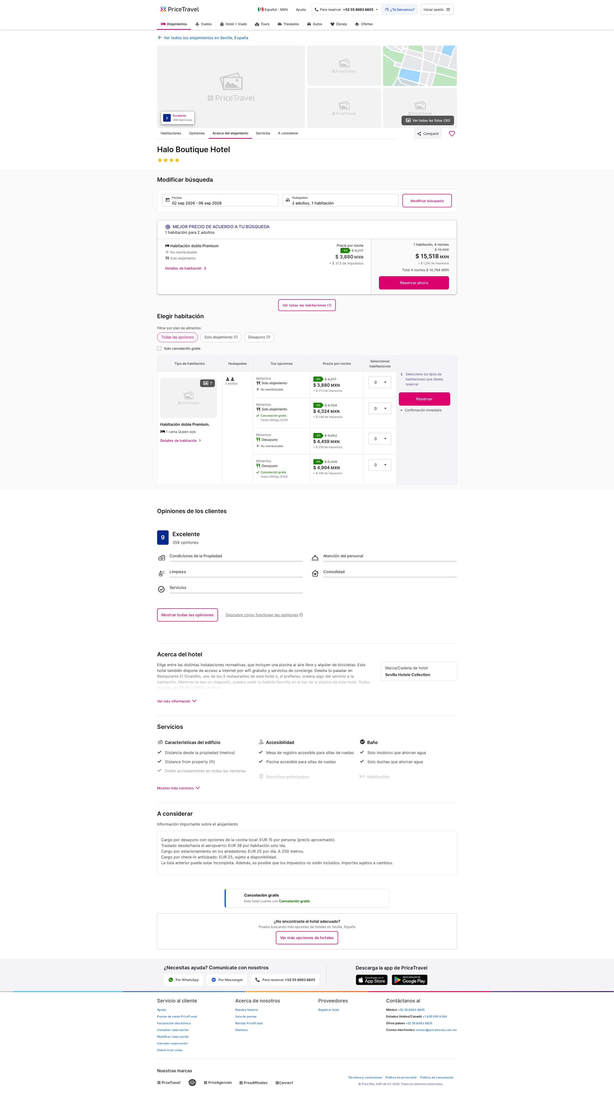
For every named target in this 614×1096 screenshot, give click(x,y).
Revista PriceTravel (249, 1023)
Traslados (291, 24)
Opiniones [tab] (197, 133)
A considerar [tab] (288, 133)
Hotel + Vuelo (236, 24)
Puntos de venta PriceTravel (177, 1016)
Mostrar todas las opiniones (187, 614)
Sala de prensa (245, 1016)
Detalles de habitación (183, 268)
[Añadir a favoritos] (452, 133)
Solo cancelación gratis (182, 348)
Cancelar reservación (172, 1043)
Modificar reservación (173, 1036)
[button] (220, 200)
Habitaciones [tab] (171, 133)
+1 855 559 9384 (435, 1016)
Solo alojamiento (221, 337)
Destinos (241, 1030)
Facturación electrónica (174, 1023)
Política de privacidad (401, 1077)
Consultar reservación (173, 1030)
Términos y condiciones (365, 1077)
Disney (341, 24)
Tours (265, 24)
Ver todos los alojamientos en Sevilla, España (206, 37)
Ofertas (367, 24)
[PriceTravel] (183, 9)
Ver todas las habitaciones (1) (307, 305)
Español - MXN (276, 9)
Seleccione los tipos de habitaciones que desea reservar (424, 379)
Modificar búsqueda (427, 201)
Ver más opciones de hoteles (307, 937)
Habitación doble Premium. (185, 424)
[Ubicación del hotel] (420, 66)
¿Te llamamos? (402, 9)
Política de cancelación (436, 1077)
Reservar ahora (414, 282)
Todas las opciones (177, 337)
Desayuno (259, 337)
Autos (317, 24)
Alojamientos (177, 24)
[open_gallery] (231, 87)
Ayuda (301, 9)
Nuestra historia (246, 1010)
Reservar (424, 398)
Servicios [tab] (263, 133)
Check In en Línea (169, 1050)
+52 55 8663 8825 (419, 1023)
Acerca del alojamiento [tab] (230, 133)
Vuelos (206, 24)
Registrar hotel (328, 1010)
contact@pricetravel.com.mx (436, 1030)
